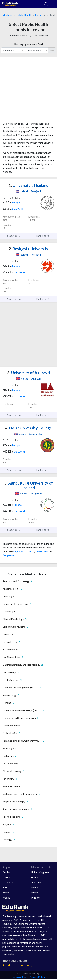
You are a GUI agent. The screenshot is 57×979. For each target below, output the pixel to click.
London (6, 877)
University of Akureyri (28, 372)
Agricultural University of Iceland (28, 485)
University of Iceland (28, 185)
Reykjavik (18, 551)
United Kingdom (40, 872)
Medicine (7, 14)
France (34, 877)
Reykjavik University (28, 248)
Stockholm (8, 882)
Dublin (6, 872)
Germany (36, 882)
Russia (34, 892)
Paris (5, 887)
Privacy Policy (37, 977)
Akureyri (29, 551)
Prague (6, 897)
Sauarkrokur (41, 551)
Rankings (41, 235)
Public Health (23, 14)
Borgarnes (8, 555)
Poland (34, 887)
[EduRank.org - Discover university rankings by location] (10, 3)
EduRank (43, 35)
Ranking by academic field (28, 44)
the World (17, 209)
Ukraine (35, 897)
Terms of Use (19, 977)
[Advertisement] (28, 90)
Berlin (5, 892)
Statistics (12, 235)
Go (52, 50)
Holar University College (28, 428)
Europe (39, 14)
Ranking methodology (17, 965)
